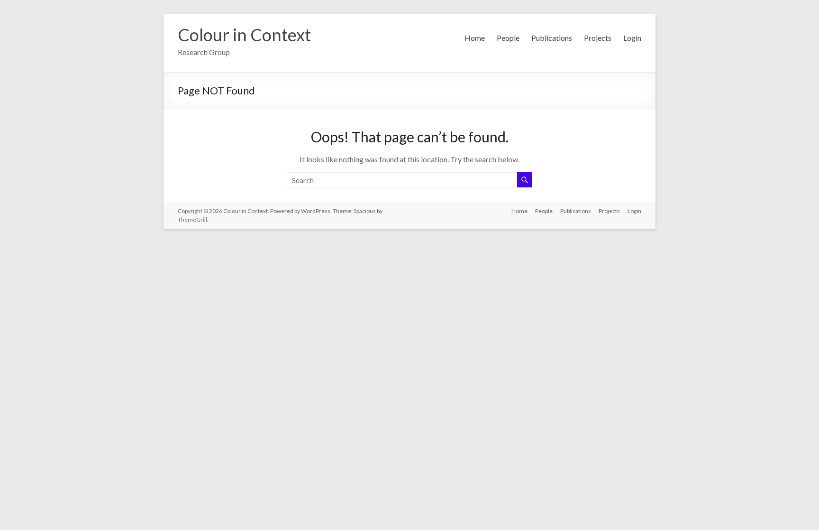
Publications (551, 37)
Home (474, 37)
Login (632, 37)
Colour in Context (244, 34)
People (508, 37)
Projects (597, 37)
